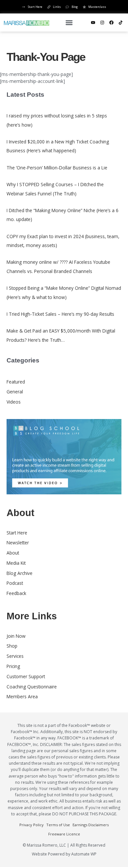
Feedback (16, 593)
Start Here (17, 533)
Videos (14, 402)
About (13, 553)
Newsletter (18, 542)
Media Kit (16, 563)
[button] (69, 22)
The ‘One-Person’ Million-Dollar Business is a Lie (57, 167)
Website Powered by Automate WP (64, 854)
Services (15, 656)
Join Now (16, 636)
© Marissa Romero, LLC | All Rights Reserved (64, 845)
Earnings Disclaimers (91, 824)
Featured (16, 382)
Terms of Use (58, 824)
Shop (12, 646)
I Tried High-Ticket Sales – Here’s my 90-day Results (60, 314)
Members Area (22, 696)
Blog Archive (19, 573)
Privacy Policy (31, 824)
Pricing (13, 666)
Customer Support (26, 676)
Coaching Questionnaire (32, 686)
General (15, 391)
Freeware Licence (64, 833)
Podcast (15, 583)
